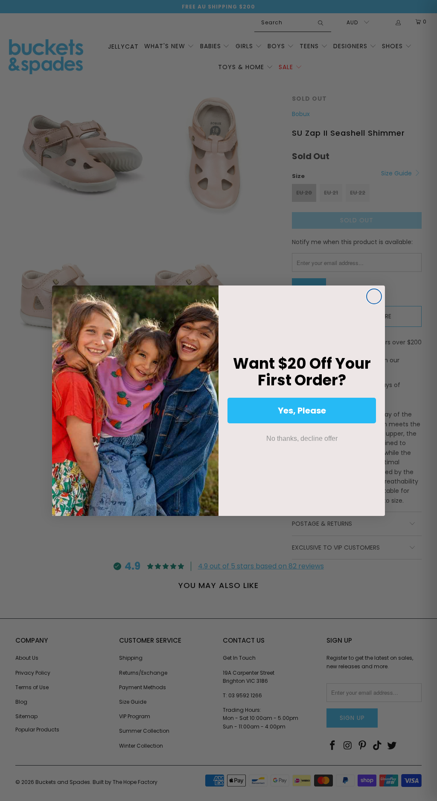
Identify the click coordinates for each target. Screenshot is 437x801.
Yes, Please (302, 411)
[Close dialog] (374, 296)
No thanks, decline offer (302, 438)
